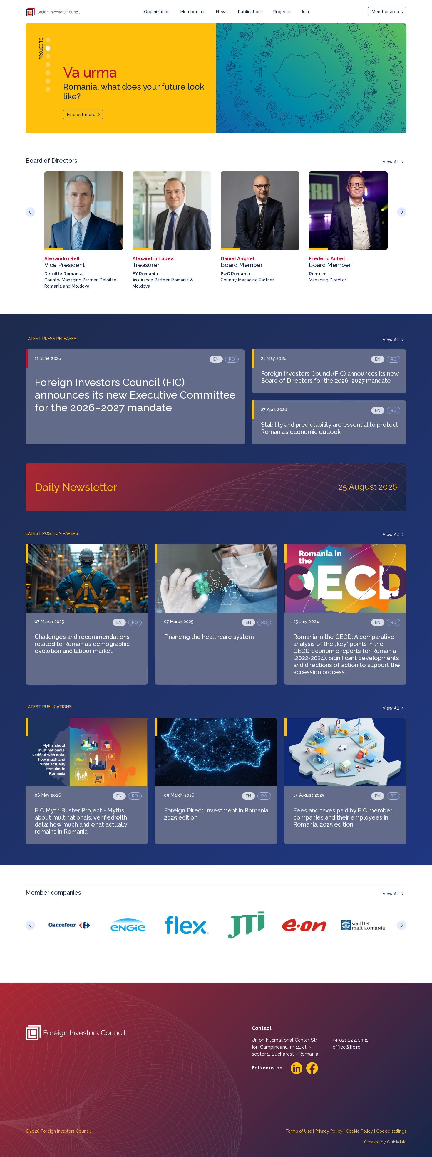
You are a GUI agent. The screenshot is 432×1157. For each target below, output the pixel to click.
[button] (48, 40)
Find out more (81, 114)
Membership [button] (193, 11)
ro (232, 359)
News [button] (221, 11)
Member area (385, 11)
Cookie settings (391, 1131)
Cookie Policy (359, 1131)
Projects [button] (281, 11)
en (216, 359)
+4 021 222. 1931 (350, 1040)
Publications (250, 11)
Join (305, 11)
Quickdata (396, 1142)
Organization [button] (157, 11)
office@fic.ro (347, 1047)
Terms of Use (299, 1131)
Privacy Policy (328, 1131)
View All (391, 161)
